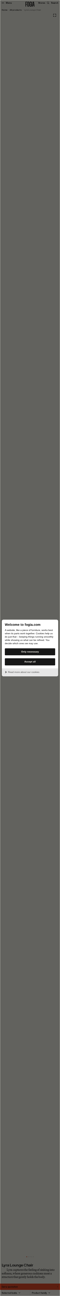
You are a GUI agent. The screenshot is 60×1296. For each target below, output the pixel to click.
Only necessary (30, 651)
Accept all (30, 661)
